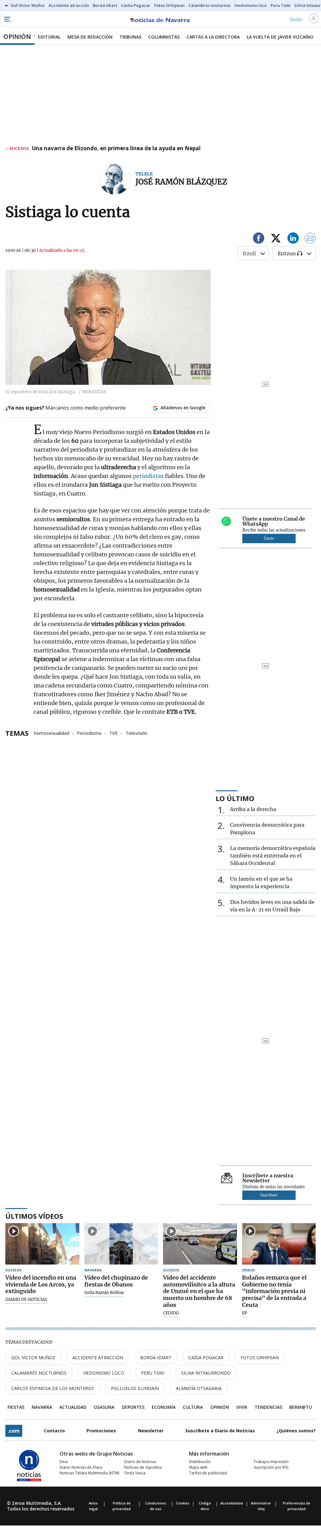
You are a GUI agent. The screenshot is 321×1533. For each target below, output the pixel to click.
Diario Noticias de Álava (81, 1467)
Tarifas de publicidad (208, 1473)
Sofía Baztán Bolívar (104, 1292)
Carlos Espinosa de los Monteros (52, 1388)
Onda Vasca (134, 1473)
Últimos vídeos (34, 1216)
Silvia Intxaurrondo (206, 1373)
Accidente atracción (97, 1358)
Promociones (101, 1431)
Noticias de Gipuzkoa (143, 1467)
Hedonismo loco (103, 1373)
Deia (64, 1461)
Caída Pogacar (206, 1358)
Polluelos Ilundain (135, 1388)
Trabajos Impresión (271, 1461)
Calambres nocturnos (38, 1373)
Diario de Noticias (140, 1461)
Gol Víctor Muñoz (33, 1358)
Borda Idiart (155, 1358)
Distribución (200, 1461)
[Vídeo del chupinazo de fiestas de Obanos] (121, 1244)
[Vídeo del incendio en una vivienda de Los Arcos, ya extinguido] (42, 1244)
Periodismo (89, 732)
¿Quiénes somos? (296, 1431)
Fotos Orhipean (259, 1358)
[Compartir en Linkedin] (293, 239)
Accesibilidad (231, 1503)
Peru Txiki (152, 1373)
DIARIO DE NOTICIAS (26, 1299)
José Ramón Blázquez (181, 182)
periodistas (149, 476)
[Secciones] (7, 19)
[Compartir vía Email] (310, 239)
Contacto (54, 1431)
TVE (113, 732)
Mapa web (198, 1467)
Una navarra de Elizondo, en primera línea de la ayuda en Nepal (116, 149)
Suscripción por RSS (271, 1467)
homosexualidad (51, 732)
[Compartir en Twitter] (276, 239)
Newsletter (151, 1431)
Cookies (182, 1503)
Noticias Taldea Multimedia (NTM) (89, 1473)
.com (14, 1430)
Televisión (136, 732)
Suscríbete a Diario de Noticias (220, 1431)
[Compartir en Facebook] (258, 239)
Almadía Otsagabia (199, 1388)
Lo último (235, 798)
